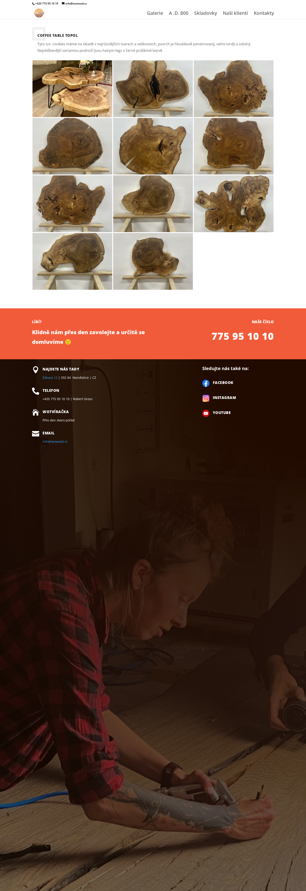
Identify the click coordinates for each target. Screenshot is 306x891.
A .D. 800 (178, 13)
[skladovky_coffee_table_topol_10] (153, 288)
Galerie (155, 13)
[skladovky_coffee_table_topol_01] (153, 116)
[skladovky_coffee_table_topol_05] (234, 173)
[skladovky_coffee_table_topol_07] (153, 231)
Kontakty (264, 13)
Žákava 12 (50, 377)
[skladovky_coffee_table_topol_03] (72, 173)
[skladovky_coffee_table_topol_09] (72, 288)
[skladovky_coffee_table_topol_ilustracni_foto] (72, 116)
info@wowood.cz (55, 441)
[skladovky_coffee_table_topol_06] (72, 231)
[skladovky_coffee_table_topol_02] (234, 116)
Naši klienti (235, 13)
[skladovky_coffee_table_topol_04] (153, 173)
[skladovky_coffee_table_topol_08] (234, 231)
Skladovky (205, 13)
